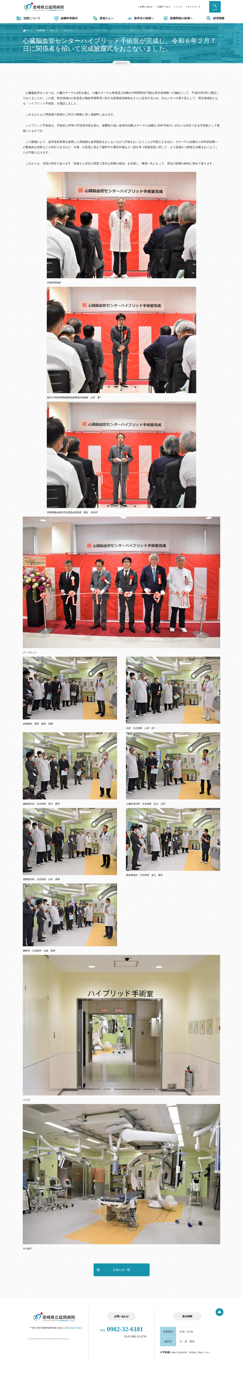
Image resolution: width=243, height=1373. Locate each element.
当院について (31, 18)
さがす (215, 9)
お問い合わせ (146, 7)
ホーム (29, 30)
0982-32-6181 (121, 1329)
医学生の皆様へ (144, 18)
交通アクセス (164, 7)
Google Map (74, 1328)
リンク (179, 7)
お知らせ (53, 30)
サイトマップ (194, 7)
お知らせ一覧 (121, 1269)
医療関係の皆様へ (181, 18)
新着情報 (41, 30)
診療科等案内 (69, 18)
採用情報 (218, 18)
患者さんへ (107, 18)
